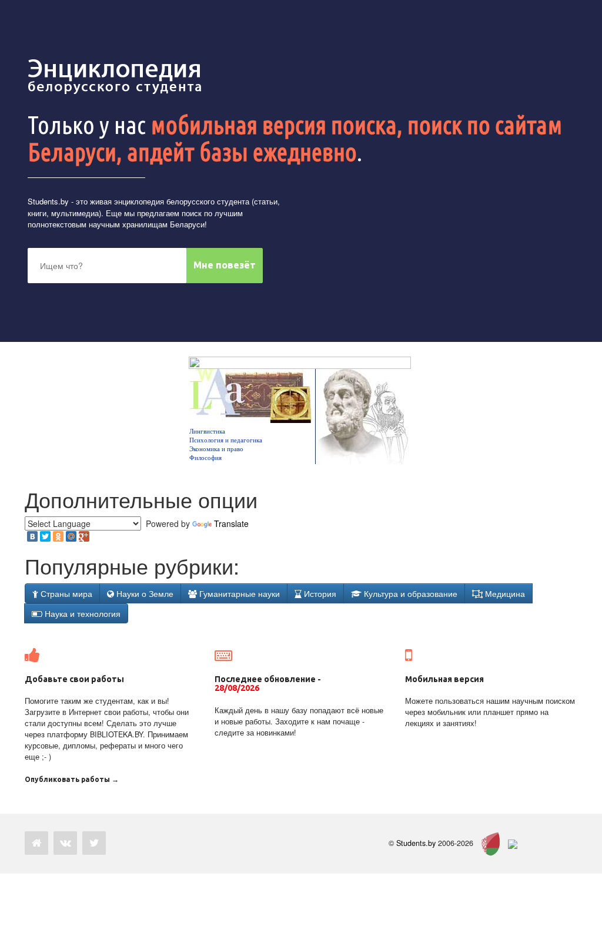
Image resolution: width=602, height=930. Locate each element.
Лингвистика (207, 431)
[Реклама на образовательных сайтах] (512, 843)
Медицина (504, 593)
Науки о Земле (143, 593)
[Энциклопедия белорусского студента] (116, 76)
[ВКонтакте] (32, 536)
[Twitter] (45, 536)
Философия (205, 457)
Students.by (48, 201)
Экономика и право (216, 448)
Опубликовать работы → (72, 779)
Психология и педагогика (225, 440)
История (319, 593)
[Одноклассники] (58, 536)
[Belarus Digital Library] (488, 843)
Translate (231, 523)
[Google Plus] (84, 536)
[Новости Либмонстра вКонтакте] (65, 843)
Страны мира (65, 593)
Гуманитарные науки (238, 593)
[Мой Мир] (71, 536)
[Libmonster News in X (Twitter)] (94, 843)
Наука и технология (81, 613)
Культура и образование (409, 593)
